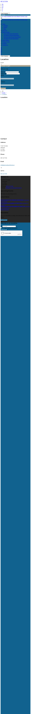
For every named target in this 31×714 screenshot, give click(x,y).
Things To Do (6, 42)
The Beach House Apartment (11, 35)
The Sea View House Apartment (12, 37)
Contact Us (5, 45)
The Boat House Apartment (10, 38)
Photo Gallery (5, 40)
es (2, 7)
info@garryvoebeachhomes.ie (7, 165)
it (2, 10)
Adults (2, 75)
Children (3, 82)
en (2, 6)
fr (2, 9)
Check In (3, 72)
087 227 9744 (4, 1)
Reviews (5, 25)
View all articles (5, 209)
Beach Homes (6, 32)
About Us (4, 30)
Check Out (3, 73)
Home (4, 24)
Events (5, 27)
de (2, 4)
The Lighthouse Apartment (10, 34)
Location (4, 43)
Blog (4, 29)
